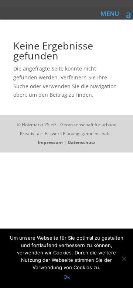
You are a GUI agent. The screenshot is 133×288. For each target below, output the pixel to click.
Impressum (50, 142)
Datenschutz (81, 142)
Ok (67, 277)
